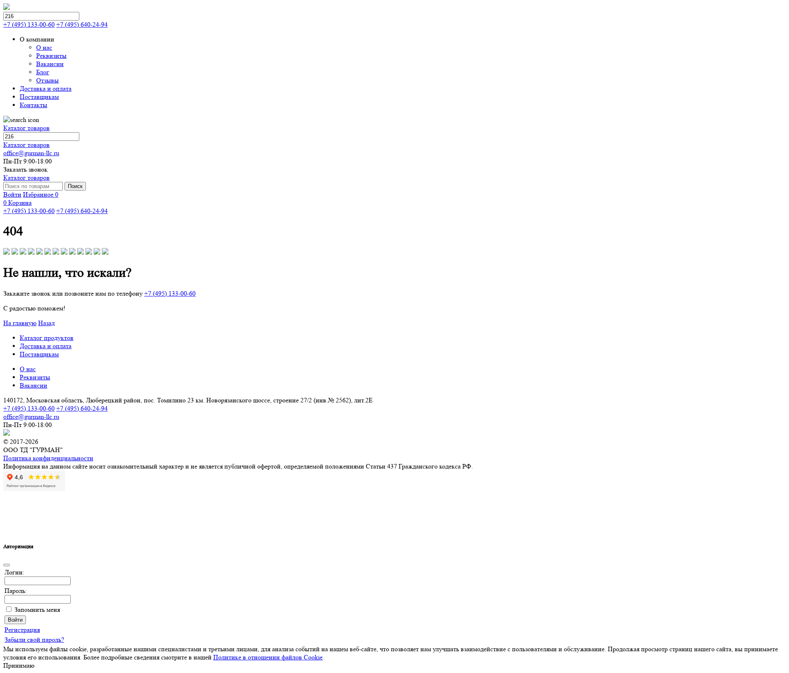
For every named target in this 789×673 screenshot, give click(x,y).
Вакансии (33, 385)
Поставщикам (39, 354)
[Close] (6, 565)
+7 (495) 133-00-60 (29, 24)
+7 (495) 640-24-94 (82, 24)
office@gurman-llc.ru (31, 153)
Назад (46, 323)
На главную (20, 323)
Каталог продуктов (47, 338)
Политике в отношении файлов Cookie (268, 657)
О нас (28, 369)
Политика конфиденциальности (48, 458)
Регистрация (22, 630)
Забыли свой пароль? (34, 639)
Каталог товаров (26, 128)
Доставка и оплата (46, 346)
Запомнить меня (37, 609)
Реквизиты (35, 377)
